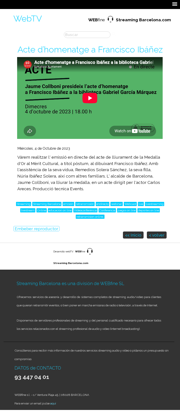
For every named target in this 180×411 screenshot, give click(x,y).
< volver (156, 235)
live (141, 204)
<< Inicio (133, 235)
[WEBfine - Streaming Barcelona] (89, 254)
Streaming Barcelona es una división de (58, 283)
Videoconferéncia (85, 210)
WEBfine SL (112, 283)
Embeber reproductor (36, 228)
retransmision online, (90, 216)
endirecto (102, 204)
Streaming (24, 204)
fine (129, 19)
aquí (53, 403)
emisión (68, 204)
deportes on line (148, 210)
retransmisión (85, 204)
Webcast (130, 204)
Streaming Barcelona (47, 204)
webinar (116, 204)
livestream (28, 210)
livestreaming (155, 204)
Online (41, 210)
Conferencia (107, 210)
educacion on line (60, 210)
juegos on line (127, 210)
